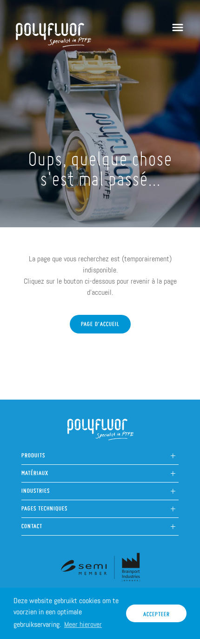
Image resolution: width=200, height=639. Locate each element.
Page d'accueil (100, 322)
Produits (33, 453)
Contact (31, 524)
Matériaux (34, 470)
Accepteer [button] (156, 612)
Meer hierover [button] (83, 624)
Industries (35, 488)
